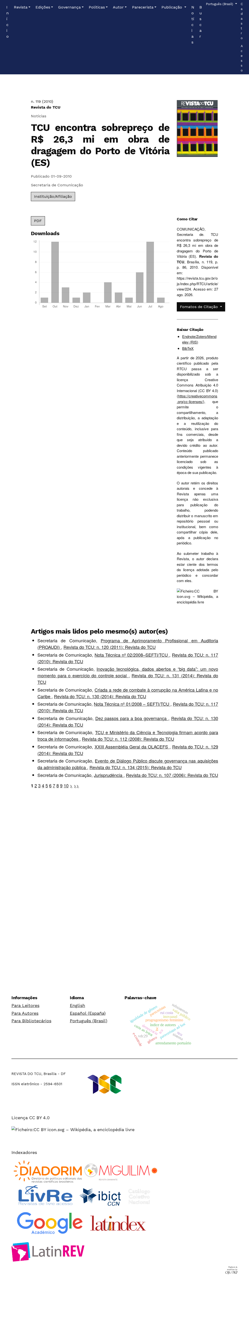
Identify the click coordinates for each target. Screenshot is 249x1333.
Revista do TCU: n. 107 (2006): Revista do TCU (172, 775)
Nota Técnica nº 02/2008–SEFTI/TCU (132, 655)
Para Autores (24, 1013)
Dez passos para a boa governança (131, 718)
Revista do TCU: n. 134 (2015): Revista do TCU (135, 767)
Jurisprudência (109, 775)
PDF (38, 220)
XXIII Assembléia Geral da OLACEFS (132, 746)
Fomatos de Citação (199, 306)
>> (76, 785)
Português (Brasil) (88, 1020)
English (77, 1005)
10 (66, 785)
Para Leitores (25, 1005)
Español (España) (88, 1013)
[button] (22, 7)
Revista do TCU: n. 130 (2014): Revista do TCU (100, 696)
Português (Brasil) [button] (220, 4)
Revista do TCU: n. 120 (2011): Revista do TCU (109, 647)
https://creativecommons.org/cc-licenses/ (197, 398)
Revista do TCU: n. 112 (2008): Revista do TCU (128, 739)
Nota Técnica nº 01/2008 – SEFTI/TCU (132, 704)
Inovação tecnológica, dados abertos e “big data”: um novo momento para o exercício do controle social (127, 672)
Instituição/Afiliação (53, 196)
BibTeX (188, 348)
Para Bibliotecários (31, 1020)
